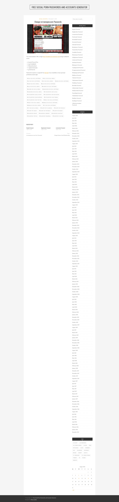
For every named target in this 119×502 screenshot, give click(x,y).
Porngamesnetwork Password (78, 70)
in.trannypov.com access (50, 92)
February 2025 (75, 159)
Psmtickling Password (77, 93)
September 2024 (75, 171)
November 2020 (75, 289)
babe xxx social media (33, 84)
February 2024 (75, 189)
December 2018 (75, 340)
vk (79, 457)
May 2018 (74, 358)
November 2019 (75, 320)
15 (88, 478)
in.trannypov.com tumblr (51, 97)
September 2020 (75, 294)
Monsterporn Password (77, 55)
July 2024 (74, 177)
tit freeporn (76, 455)
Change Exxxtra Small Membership (62, 135)
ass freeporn (83, 442)
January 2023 (75, 223)
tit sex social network (49, 105)
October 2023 (75, 200)
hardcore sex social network (50, 89)
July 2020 (74, 299)
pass (74, 450)
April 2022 (74, 246)
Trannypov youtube (58, 116)
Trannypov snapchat (57, 113)
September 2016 (75, 409)
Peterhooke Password (77, 37)
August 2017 (75, 381)
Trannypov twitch (32, 116)
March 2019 (74, 332)
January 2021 (75, 284)
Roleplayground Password (78, 72)
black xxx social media (33, 86)
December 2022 (75, 225)
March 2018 (74, 363)
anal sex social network (34, 78)
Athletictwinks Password (77, 88)
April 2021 (74, 276)
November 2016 (75, 404)
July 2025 (74, 146)
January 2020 (75, 314)
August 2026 (75, 115)
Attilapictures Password (77, 57)
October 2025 (75, 138)
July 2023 (74, 207)
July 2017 (74, 383)
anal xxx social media (49, 78)
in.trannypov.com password (34, 97)
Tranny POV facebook (46, 108)
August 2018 (75, 350)
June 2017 (74, 386)
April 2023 (74, 215)
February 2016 (75, 427)
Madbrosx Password (76, 75)
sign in (85, 452)
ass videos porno (77, 445)
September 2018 (75, 348)
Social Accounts (43, 19)
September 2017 (75, 378)
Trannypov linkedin (44, 113)
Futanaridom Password (77, 50)
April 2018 (74, 360)
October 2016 (75, 406)
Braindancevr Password (77, 47)
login (81, 447)
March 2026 (75, 128)
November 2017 (75, 373)
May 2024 (74, 182)
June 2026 (74, 120)
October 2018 (75, 345)
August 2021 (75, 266)
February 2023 (75, 220)
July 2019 (74, 330)
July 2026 (74, 118)
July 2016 (74, 414)
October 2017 (75, 376)
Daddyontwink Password (77, 90)
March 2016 (74, 424)
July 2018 (74, 353)
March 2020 (75, 309)
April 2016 (74, 422)
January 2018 (75, 368)
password (79, 450)
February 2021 (75, 281)
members (87, 447)
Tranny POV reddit (58, 110)
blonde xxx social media (33, 89)
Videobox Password (76, 78)
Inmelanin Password (76, 62)
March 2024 (75, 187)
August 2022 (75, 235)
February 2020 (75, 312)
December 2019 (75, 317)
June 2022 (74, 240)
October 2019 (75, 322)
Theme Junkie (34, 499)
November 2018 (75, 343)
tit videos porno (86, 455)
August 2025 (75, 143)
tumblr (75, 457)
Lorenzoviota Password (60, 128)
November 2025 (75, 136)
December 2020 (75, 286)
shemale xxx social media (34, 105)
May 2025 (74, 151)
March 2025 (75, 156)
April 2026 (74, 126)
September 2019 (75, 325)
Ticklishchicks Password (77, 95)
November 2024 (75, 166)
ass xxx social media (47, 81)
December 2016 (75, 401)
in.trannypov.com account (34, 94)
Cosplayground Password (77, 67)
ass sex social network (33, 81)
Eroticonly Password (76, 42)
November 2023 (75, 197)
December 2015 (75, 432)
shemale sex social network (49, 102)
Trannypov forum (32, 113)
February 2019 (75, 335)
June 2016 (74, 417)
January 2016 (75, 429)
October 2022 (75, 230)
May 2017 (74, 388)
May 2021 (74, 274)
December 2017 (75, 371)
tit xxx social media (32, 108)
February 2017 (75, 396)
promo (74, 452)
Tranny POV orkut (32, 110)
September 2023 (75, 202)
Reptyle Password (29, 128)
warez (84, 457)
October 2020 (75, 291)
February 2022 (75, 251)
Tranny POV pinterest (45, 110)
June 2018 (74, 355)
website (75, 460)
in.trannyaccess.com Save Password (34, 135)
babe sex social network (62, 81)
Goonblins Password (76, 52)
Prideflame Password (77, 83)
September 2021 (75, 263)
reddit (80, 452)
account (75, 442)
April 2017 (74, 391)
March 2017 (74, 394)
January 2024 (75, 192)
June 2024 (74, 179)
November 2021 (75, 258)
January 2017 (75, 399)
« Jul (73, 490)
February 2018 (75, 365)
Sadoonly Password (76, 44)
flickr (85, 445)
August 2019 (75, 327)
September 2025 (75, 141)
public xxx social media (33, 102)
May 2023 (74, 212)
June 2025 (74, 149)
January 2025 (75, 161)
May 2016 (74, 419)
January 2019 (75, 337)
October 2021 (75, 261)
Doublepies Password (77, 101)
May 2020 (74, 304)
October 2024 (75, 169)
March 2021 (74, 279)
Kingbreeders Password (45, 128)
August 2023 (75, 205)
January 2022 (75, 253)
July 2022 (74, 238)
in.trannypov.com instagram (51, 94)
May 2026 (74, 123)
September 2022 (75, 233)
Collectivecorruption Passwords (76, 104)
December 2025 (75, 133)
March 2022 (75, 248)
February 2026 (75, 131)
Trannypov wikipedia (45, 116)
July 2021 (74, 268)
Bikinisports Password (77, 65)
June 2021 (74, 271)
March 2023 (74, 217)
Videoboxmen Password (77, 80)
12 (78, 478)
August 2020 (75, 297)
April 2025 (74, 154)
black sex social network (48, 84)
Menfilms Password (76, 98)
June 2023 (74, 210)
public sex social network (51, 100)
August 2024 (75, 174)
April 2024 (74, 184)
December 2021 (75, 256)
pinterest (86, 450)
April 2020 (74, 307)
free (90, 445)
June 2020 (74, 302)
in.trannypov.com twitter (34, 100)
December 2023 (75, 194)
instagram (75, 447)
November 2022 (75, 228)
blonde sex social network (49, 86)
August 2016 (75, 411)
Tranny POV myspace (59, 108)
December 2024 (75, 164)
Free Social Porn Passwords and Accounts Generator (44, 498)
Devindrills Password (77, 39)
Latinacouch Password (77, 60)
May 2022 (74, 243)
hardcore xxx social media (34, 92)
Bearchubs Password (76, 85)
